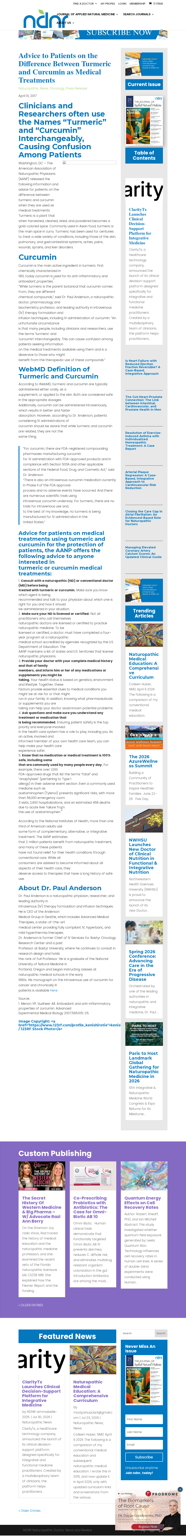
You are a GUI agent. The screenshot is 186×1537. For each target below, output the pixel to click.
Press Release (76, 88)
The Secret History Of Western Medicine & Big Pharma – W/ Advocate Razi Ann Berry (41, 1209)
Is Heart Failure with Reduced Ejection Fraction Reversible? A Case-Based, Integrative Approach (142, 367)
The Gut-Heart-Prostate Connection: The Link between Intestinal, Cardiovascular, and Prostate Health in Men (143, 403)
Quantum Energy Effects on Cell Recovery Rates (142, 1202)
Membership (137, 3)
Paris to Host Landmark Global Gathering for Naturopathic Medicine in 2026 (144, 1067)
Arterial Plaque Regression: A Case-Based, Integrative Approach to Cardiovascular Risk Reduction (141, 480)
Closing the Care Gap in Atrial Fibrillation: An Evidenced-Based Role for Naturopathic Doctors (143, 518)
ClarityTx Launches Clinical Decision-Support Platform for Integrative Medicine (140, 226)
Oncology (57, 88)
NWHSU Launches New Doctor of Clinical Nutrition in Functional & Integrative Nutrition (143, 856)
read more (141, 381)
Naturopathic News (33, 88)
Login (122, 3)
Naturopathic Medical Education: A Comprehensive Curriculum (144, 666)
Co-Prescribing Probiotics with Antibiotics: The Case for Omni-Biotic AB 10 (90, 1207)
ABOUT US (63, 23)
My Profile (108, 3)
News (77, 1428)
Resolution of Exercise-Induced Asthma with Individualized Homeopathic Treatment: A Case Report (143, 441)
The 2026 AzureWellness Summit (143, 761)
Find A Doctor (83, 3)
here (53, 990)
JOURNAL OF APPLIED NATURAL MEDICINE (85, 14)
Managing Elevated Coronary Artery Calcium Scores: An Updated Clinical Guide (143, 552)
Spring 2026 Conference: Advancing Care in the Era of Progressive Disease (142, 965)
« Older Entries (31, 1305)
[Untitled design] (144, 75)
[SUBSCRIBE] (93, 38)
